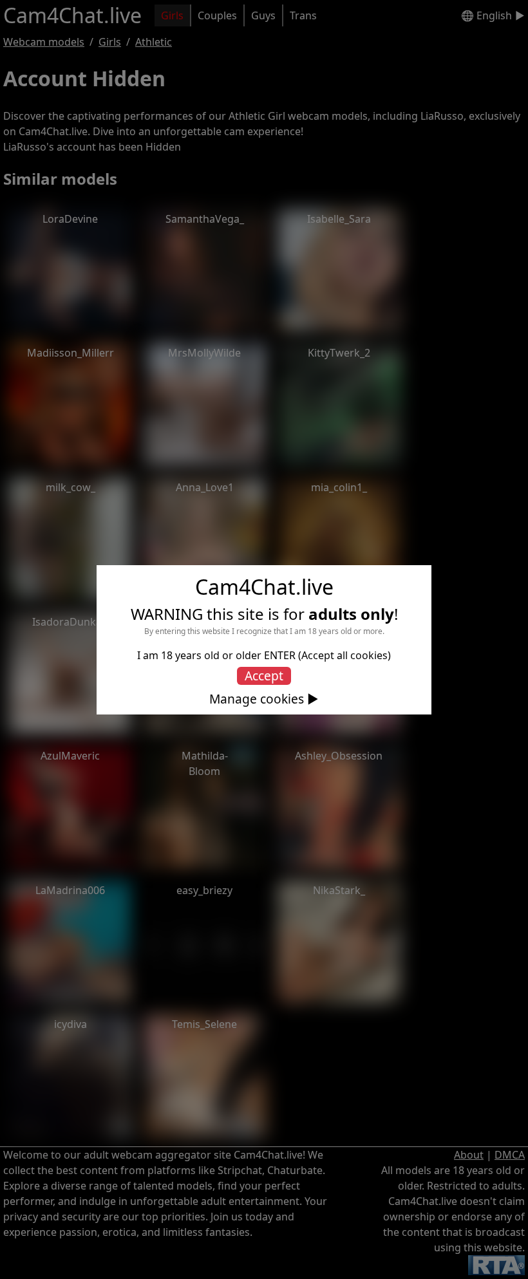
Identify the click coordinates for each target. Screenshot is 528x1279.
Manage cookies (256, 699)
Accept (264, 675)
